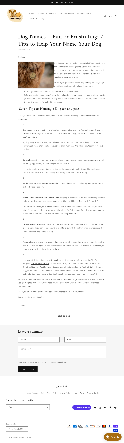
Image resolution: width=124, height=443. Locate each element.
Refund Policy (65, 393)
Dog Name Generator (40, 263)
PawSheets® (15, 437)
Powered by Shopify (25, 437)
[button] (41, 13)
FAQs (42, 393)
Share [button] (22, 57)
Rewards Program (31, 393)
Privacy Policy (52, 393)
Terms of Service (93, 393)
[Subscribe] (47, 407)
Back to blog (64, 315)
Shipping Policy (79, 393)
